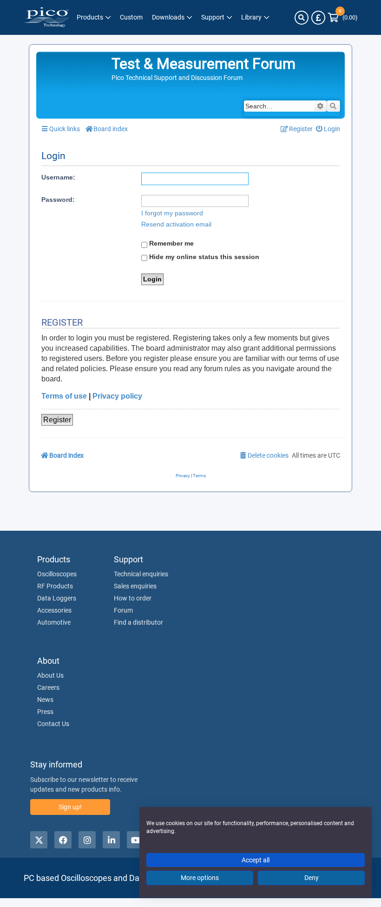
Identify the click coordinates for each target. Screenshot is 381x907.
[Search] (302, 18)
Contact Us (53, 723)
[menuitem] (328, 129)
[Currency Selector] (318, 18)
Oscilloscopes (57, 574)
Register (57, 420)
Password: (58, 199)
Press (45, 711)
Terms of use (64, 396)
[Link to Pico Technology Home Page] (46, 17)
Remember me (170, 243)
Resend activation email (176, 224)
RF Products (55, 586)
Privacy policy (117, 396)
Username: (58, 177)
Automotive (54, 622)
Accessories (54, 610)
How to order (132, 598)
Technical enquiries (141, 574)
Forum (123, 610)
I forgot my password (172, 213)
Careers (48, 687)
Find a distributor (138, 622)
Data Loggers (56, 598)
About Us (50, 675)
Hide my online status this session (203, 256)
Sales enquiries (135, 586)
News (45, 699)
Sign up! (70, 807)
